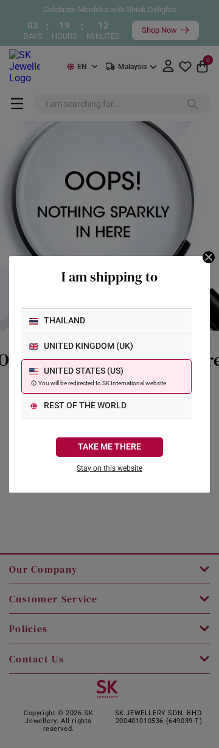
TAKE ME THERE (109, 447)
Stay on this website (109, 468)
